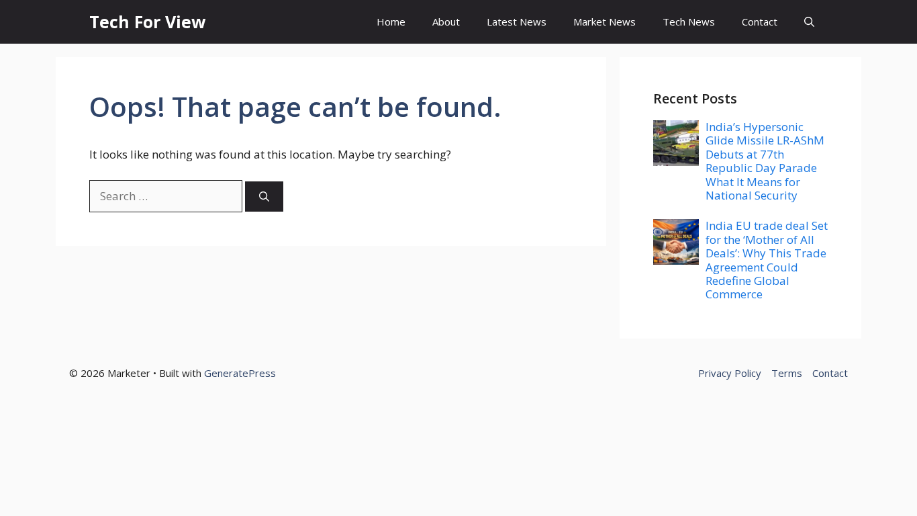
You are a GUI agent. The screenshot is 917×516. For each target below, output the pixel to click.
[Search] (264, 196)
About (446, 21)
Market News (604, 21)
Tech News (689, 21)
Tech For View (147, 21)
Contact (759, 21)
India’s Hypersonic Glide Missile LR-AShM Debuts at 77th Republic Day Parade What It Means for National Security (765, 161)
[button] (809, 22)
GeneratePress (240, 373)
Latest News (516, 21)
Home (391, 21)
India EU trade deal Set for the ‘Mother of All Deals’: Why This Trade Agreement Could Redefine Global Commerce (767, 260)
